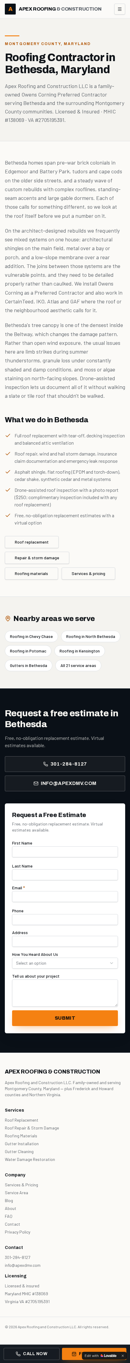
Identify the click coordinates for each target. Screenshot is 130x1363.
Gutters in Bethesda (28, 665)
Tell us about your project (36, 976)
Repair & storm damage (37, 557)
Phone (18, 910)
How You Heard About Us (35, 954)
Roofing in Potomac (28, 650)
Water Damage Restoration (30, 1159)
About (10, 1208)
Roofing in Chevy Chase (31, 636)
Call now (35, 1354)
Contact (12, 1224)
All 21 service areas (78, 665)
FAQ (8, 1216)
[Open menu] (119, 9)
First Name (22, 842)
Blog (9, 1200)
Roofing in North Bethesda (90, 636)
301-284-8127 (68, 763)
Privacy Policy (17, 1231)
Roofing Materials (21, 1135)
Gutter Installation (22, 1143)
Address (20, 932)
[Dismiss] (122, 1355)
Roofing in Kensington (80, 650)
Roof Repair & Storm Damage (32, 1127)
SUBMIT (65, 1018)
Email (18, 887)
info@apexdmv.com (68, 783)
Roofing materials (31, 573)
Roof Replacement (21, 1120)
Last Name (22, 865)
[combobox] (65, 963)
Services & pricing (88, 573)
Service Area (16, 1192)
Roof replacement (32, 541)
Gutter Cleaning (19, 1151)
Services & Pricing (21, 1184)
